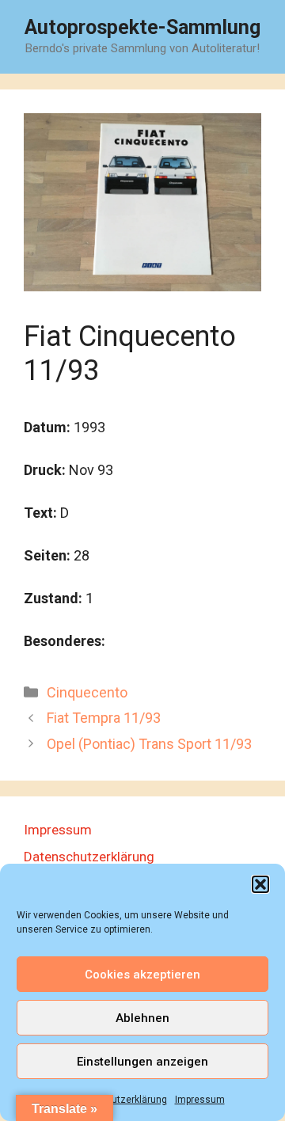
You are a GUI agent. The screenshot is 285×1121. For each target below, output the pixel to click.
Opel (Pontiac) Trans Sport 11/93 (149, 743)
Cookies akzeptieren (142, 974)
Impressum (200, 1099)
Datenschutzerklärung (118, 1099)
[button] (260, 884)
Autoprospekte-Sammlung (142, 27)
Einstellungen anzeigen (142, 1061)
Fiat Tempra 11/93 (104, 717)
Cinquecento (87, 692)
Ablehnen (142, 1018)
